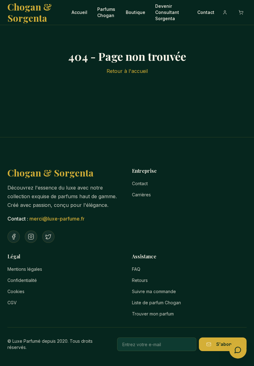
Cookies (15, 291)
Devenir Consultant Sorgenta (167, 12)
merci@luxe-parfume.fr (57, 219)
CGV (12, 302)
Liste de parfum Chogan (156, 302)
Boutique (135, 12)
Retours (140, 280)
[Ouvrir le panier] (241, 12)
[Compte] (224, 12)
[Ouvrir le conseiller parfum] (238, 350)
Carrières (141, 194)
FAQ (136, 269)
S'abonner (227, 344)
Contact (205, 12)
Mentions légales (24, 269)
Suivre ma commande (154, 291)
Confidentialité (22, 280)
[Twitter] (48, 236)
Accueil (79, 12)
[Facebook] (13, 236)
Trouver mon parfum (153, 313)
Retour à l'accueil (127, 71)
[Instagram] (31, 236)
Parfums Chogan (106, 12)
